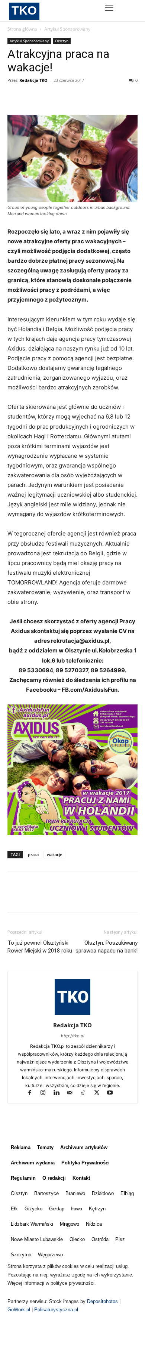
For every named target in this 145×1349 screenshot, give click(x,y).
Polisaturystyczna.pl (56, 1309)
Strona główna (22, 29)
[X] (32, 97)
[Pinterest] (49, 97)
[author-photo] (72, 1015)
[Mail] (73, 1093)
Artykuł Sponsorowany (67, 29)
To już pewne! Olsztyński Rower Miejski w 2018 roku (39, 946)
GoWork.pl (18, 1309)
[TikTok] (86, 1093)
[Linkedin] (60, 1093)
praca (33, 854)
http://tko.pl (72, 1035)
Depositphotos (103, 1301)
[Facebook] (14, 97)
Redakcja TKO (33, 80)
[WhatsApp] (66, 97)
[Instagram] (46, 1093)
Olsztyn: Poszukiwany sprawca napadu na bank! (106, 946)
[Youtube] (113, 1093)
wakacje (54, 854)
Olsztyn (61, 40)
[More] (83, 97)
